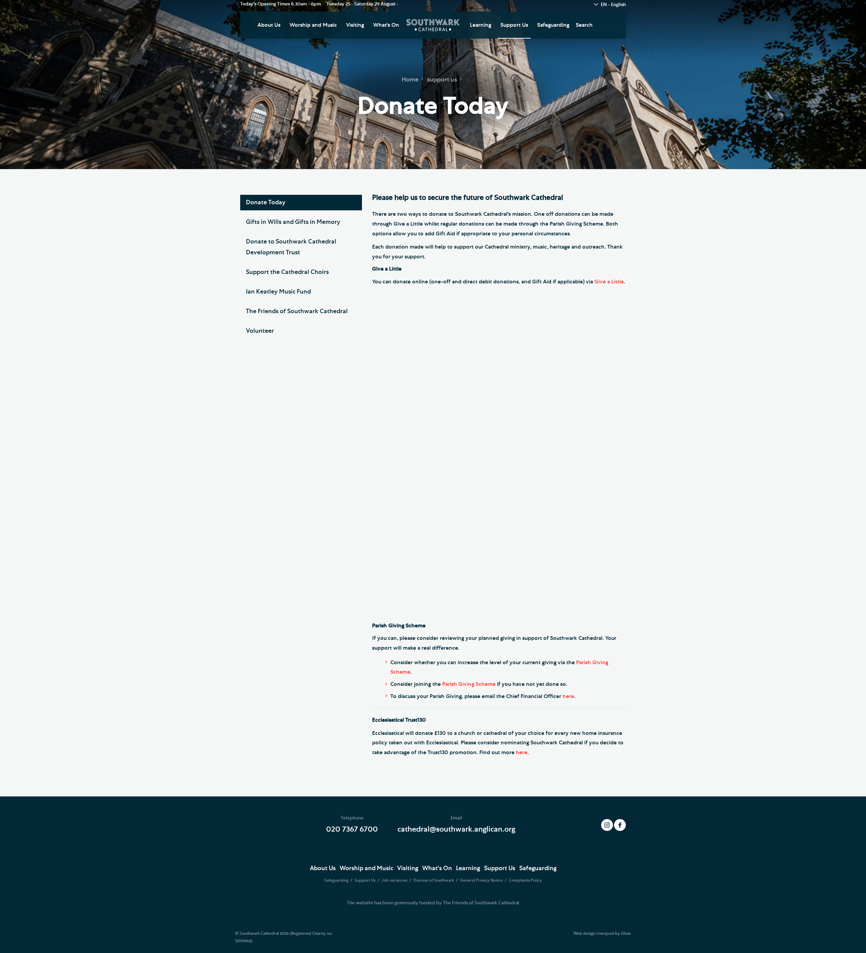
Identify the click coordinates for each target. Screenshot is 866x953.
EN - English (613, 4)
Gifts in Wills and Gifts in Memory (293, 222)
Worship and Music (313, 25)
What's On (386, 25)
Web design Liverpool (593, 933)
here (568, 696)
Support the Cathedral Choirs (287, 272)
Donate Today (266, 203)
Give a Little (609, 281)
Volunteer (260, 331)
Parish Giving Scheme (469, 684)
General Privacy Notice (482, 880)
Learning (480, 25)
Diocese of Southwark (434, 880)
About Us (268, 25)
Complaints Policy (525, 880)
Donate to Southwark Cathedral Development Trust (291, 247)
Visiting (355, 25)
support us (442, 80)
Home (410, 80)
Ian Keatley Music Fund (278, 292)
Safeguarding (553, 25)
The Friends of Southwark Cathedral (297, 311)
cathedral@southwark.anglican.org (456, 829)
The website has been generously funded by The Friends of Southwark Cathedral (433, 903)
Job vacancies (395, 880)
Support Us (514, 25)
